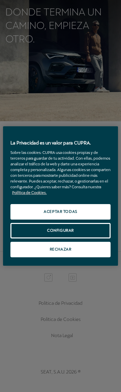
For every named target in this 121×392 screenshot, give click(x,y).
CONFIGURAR (60, 230)
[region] (60, 196)
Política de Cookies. (29, 192)
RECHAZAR (61, 249)
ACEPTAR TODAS (60, 211)
